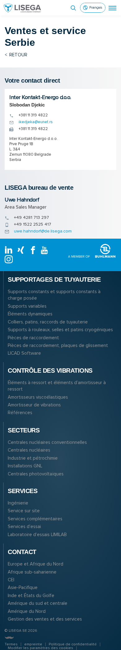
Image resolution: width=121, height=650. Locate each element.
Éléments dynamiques (30, 314)
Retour (16, 55)
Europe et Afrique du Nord (35, 564)
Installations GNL (25, 466)
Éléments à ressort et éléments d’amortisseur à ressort (57, 386)
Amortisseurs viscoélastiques (38, 397)
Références (20, 412)
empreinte (33, 644)
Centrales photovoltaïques (36, 474)
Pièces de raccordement (33, 337)
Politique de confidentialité (73, 644)
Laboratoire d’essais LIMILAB (37, 534)
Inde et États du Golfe (31, 595)
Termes (11, 644)
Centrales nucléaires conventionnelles (47, 442)
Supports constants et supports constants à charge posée (54, 295)
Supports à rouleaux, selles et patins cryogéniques (60, 329)
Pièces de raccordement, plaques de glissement (58, 345)
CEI (11, 580)
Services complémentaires (35, 519)
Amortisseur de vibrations (34, 405)
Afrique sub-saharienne (32, 572)
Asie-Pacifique (23, 587)
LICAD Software (24, 353)
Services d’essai (24, 526)
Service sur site (24, 511)
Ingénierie (18, 503)
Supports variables (27, 306)
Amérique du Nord (27, 611)
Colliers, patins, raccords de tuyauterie (48, 322)
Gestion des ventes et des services (45, 619)
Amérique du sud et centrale (37, 603)
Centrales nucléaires (29, 450)
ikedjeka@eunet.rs (36, 121)
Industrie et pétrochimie (33, 458)
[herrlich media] (9, 637)
